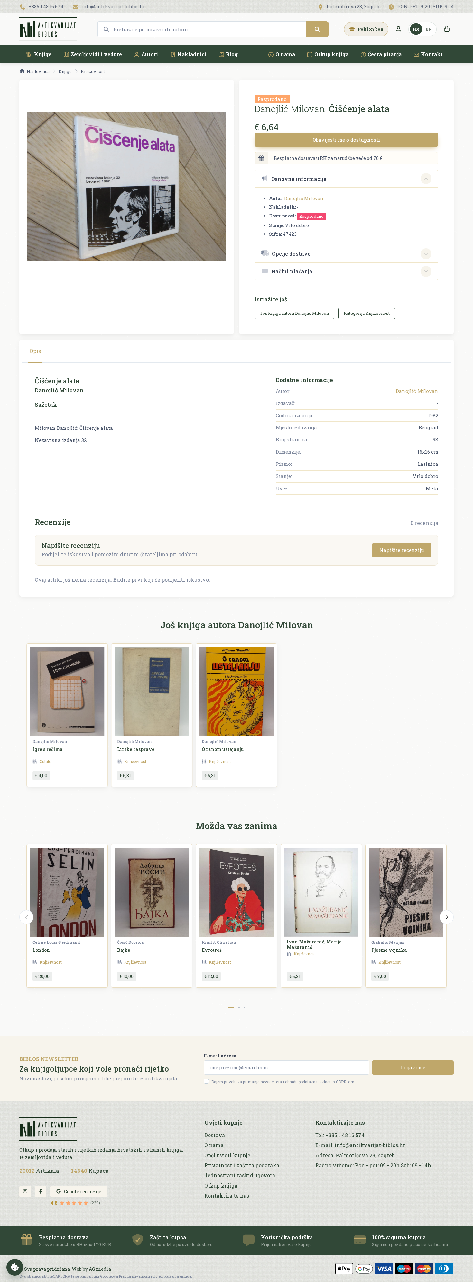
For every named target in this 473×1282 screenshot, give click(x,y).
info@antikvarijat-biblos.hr (112, 7)
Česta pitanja (385, 54)
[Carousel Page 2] (239, 1007)
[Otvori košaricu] (447, 29)
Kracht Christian (219, 942)
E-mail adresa (220, 1056)
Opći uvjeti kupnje (227, 1155)
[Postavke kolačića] (14, 1267)
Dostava (214, 1135)
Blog (232, 54)
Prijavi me (413, 1067)
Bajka (124, 950)
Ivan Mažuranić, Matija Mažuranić (314, 944)
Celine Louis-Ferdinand (56, 942)
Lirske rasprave (135, 749)
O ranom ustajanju (223, 749)
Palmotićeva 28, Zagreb (352, 7)
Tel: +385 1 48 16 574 (340, 1135)
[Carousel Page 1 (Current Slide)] (231, 1007)
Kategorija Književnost (367, 313)
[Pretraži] (317, 29)
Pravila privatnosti (134, 1276)
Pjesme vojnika (389, 950)
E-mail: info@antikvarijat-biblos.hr (360, 1145)
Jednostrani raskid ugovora (239, 1175)
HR (416, 29)
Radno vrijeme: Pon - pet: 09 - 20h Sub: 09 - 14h (373, 1165)
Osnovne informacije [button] (298, 178)
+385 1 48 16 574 (45, 7)
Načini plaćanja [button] (291, 271)
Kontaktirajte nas (226, 1195)
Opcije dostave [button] (291, 253)
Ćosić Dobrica (130, 942)
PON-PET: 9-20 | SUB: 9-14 (425, 7)
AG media (100, 1269)
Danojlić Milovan (303, 198)
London (41, 950)
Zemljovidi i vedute (96, 54)
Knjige (42, 54)
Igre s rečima (47, 749)
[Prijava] (398, 29)
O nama (285, 54)
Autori (149, 54)
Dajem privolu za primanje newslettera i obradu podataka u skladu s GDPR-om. (283, 1081)
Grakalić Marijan (388, 942)
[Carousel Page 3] (244, 1007)
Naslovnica (38, 71)
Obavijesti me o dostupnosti (346, 140)
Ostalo (45, 761)
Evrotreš (212, 950)
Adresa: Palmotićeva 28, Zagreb (355, 1155)
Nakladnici (192, 54)
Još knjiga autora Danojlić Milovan (294, 313)
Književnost (93, 71)
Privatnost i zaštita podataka (241, 1165)
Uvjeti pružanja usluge (172, 1276)
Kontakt (432, 54)
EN (429, 29)
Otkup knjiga (331, 54)
